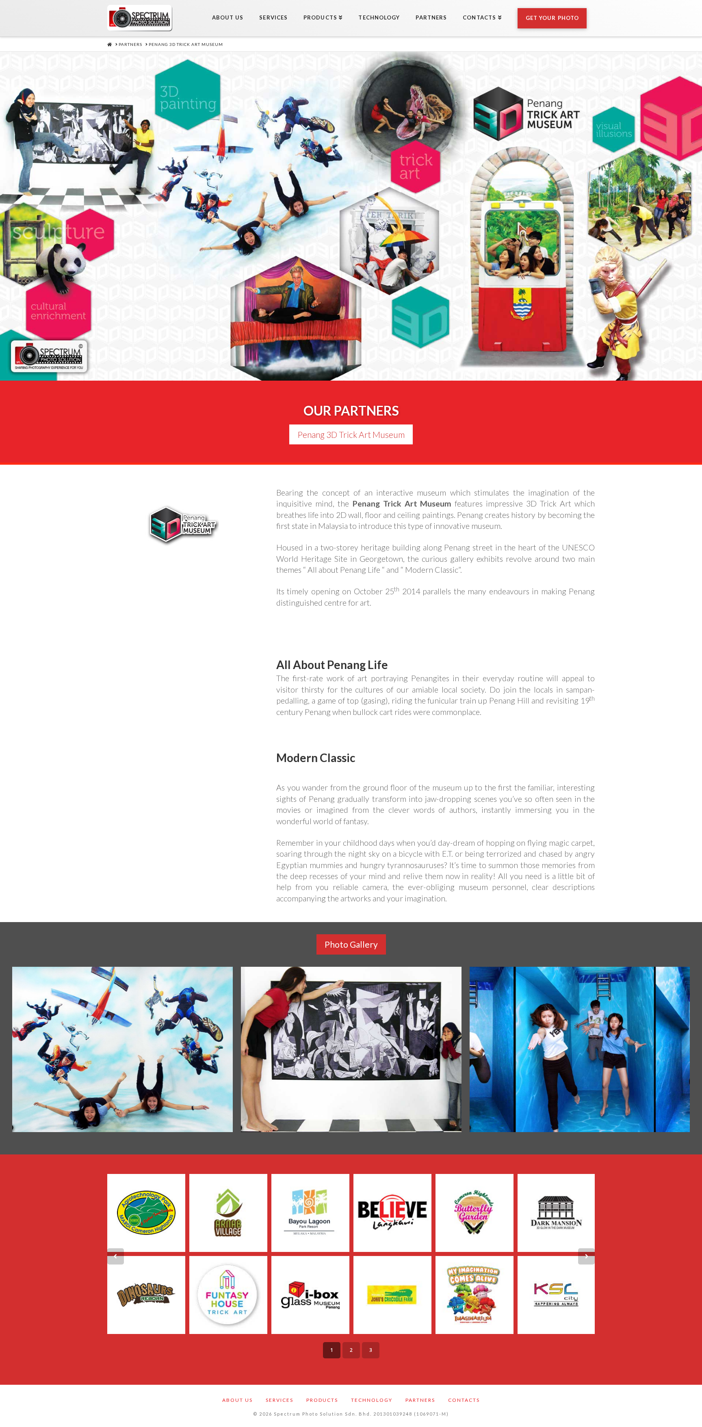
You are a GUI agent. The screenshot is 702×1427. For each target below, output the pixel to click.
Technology (371, 1400)
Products (322, 1400)
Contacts (464, 1400)
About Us (237, 1400)
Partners (420, 1400)
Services (279, 1400)
